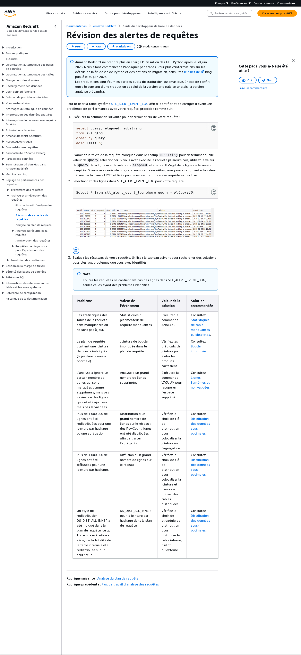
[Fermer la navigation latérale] (55, 26)
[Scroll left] (42, 13)
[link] (152, 26)
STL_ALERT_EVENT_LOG (129, 104)
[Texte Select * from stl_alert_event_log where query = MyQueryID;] (213, 192)
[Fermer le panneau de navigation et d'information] (293, 60)
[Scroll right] (184, 13)
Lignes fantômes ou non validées (200, 382)
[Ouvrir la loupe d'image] (76, 250)
